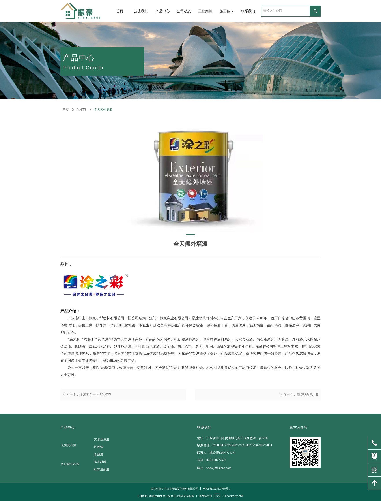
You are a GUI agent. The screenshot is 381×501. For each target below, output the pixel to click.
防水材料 (100, 462)
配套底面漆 (101, 469)
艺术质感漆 (101, 439)
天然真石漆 (68, 445)
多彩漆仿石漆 (70, 464)
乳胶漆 (81, 109)
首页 (66, 109)
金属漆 (98, 454)
